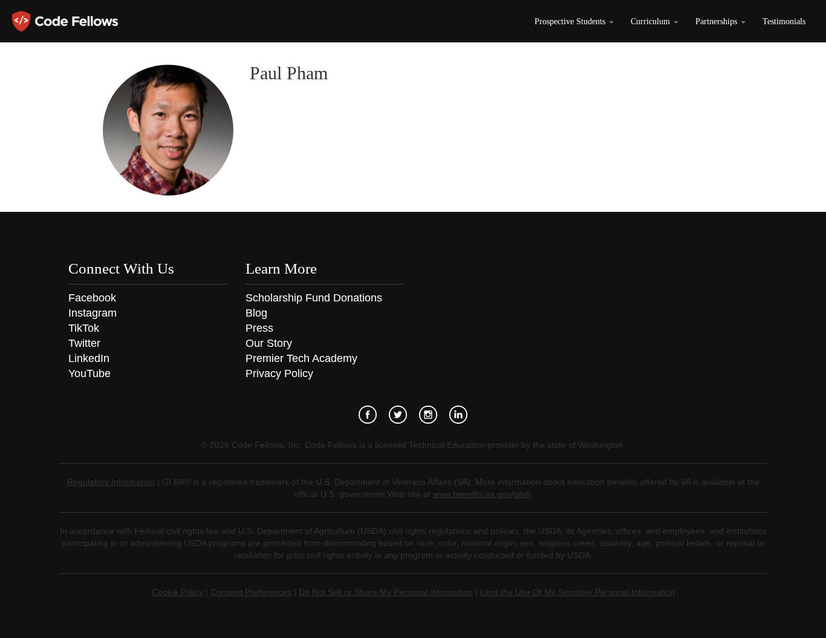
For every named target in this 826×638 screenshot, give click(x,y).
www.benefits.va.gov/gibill (481, 494)
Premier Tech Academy (301, 358)
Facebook (92, 298)
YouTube (89, 373)
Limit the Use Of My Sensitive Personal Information (577, 592)
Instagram (92, 313)
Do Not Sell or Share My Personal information (386, 592)
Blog (256, 313)
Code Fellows (65, 21)
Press (259, 328)
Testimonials (784, 21)
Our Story (269, 343)
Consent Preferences (250, 592)
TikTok (83, 328)
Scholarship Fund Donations (314, 298)
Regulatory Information (111, 482)
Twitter (84, 343)
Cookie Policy (177, 592)
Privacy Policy (279, 373)
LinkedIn (88, 358)
